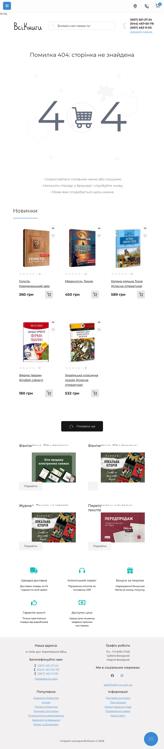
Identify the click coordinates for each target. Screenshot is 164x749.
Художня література (46, 697)
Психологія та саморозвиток (46, 715)
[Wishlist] (53, 236)
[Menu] (7, 6)
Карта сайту (118, 715)
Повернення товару (118, 711)
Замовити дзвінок (141, 31)
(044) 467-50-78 (142, 23)
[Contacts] (146, 6)
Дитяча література (46, 706)
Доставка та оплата (118, 697)
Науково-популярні (46, 711)
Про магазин (118, 702)
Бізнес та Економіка (46, 724)
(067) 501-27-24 (141, 19)
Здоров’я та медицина (46, 719)
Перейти (30, 486)
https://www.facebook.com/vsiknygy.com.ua (112, 676)
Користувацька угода (118, 706)
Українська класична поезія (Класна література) (81, 380)
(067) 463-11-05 (141, 27)
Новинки (25, 211)
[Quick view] (53, 228)
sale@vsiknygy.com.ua (118, 684)
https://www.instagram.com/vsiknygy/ (122, 676)
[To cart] (49, 295)
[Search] (53, 26)
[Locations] (135, 6)
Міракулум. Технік (79, 281)
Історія (46, 702)
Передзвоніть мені (46, 678)
